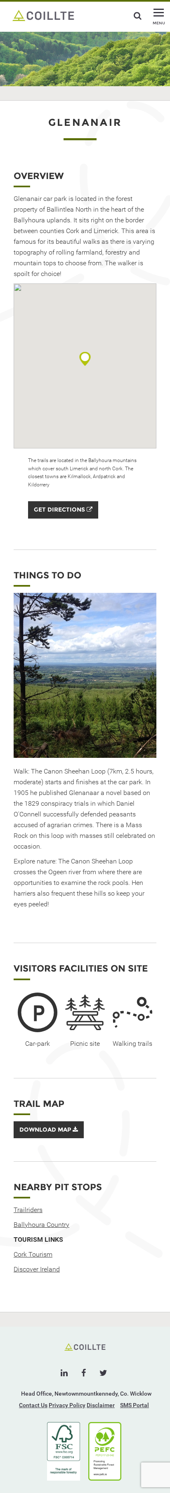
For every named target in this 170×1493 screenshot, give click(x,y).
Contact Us (33, 1405)
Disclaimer (101, 1405)
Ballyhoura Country (41, 1225)
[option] (85, 675)
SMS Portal (134, 1405)
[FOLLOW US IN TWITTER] (103, 1373)
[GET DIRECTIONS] (63, 516)
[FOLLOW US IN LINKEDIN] (64, 1373)
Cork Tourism (33, 1254)
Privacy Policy (67, 1405)
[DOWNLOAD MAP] (49, 1136)
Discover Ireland (37, 1269)
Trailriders (28, 1210)
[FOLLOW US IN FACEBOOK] (83, 1373)
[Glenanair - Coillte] (43, 15)
